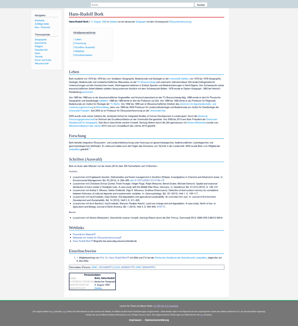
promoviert (87, 91)
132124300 (103, 267)
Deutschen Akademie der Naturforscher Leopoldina (181, 257)
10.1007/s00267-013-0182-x (148, 180)
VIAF (138, 267)
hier (52, 311)
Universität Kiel (157, 110)
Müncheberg (102, 107)
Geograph (141, 21)
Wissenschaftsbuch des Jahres (85, 125)
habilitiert (103, 100)
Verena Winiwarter (196, 122)
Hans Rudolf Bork (82, 240)
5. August (96, 21)
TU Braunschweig (146, 82)
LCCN (116, 267)
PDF (160, 206)
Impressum (135, 320)
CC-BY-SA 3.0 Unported (165, 305)
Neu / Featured (42, 27)
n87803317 (126, 267)
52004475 (147, 267)
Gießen (113, 21)
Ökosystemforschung (180, 21)
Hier (64, 311)
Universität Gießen (178, 78)
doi (131, 180)
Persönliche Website (83, 234)
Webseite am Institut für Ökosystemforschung (96, 237)
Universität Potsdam (79, 110)
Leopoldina (74, 149)
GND (94, 267)
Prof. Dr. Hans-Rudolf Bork (113, 257)
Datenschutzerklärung (157, 320)
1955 (104, 21)
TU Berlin (115, 103)
